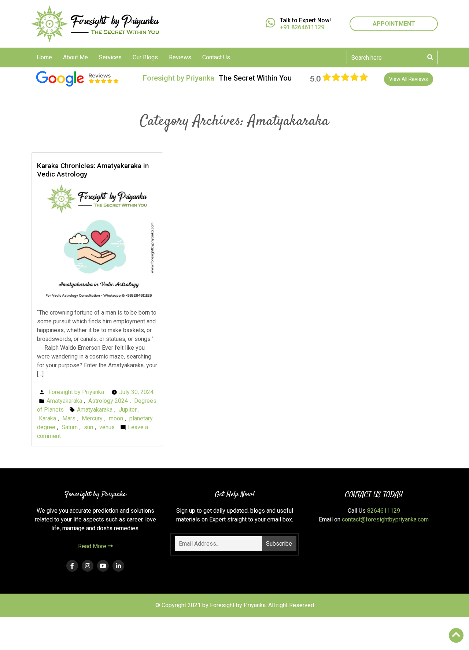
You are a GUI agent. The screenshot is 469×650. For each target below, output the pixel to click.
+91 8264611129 (302, 27)
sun (88, 427)
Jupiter (128, 409)
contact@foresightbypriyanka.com (385, 519)
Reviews (180, 57)
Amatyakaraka (64, 400)
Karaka (47, 418)
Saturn (70, 427)
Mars (68, 418)
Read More (93, 546)
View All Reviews (408, 79)
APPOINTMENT (394, 23)
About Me (75, 57)
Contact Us (216, 57)
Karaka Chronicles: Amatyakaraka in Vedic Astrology (93, 170)
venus (107, 427)
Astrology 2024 (108, 400)
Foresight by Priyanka (76, 392)
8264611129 (383, 510)
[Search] (430, 57)
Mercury (92, 418)
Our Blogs (145, 57)
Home (44, 57)
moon (116, 418)
